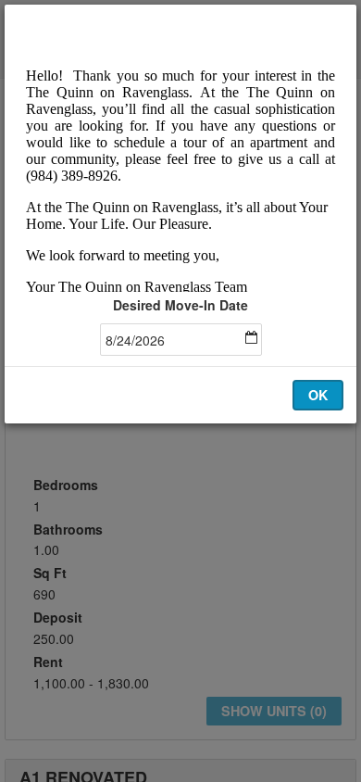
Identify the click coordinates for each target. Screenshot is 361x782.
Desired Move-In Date (180, 305)
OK (318, 394)
